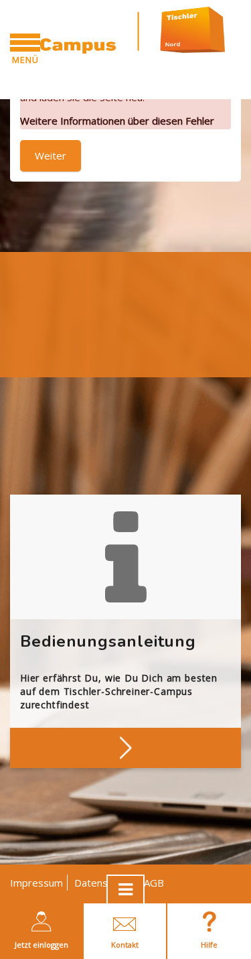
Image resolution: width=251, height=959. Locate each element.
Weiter (50, 155)
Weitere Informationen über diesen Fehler (117, 120)
